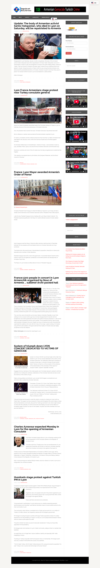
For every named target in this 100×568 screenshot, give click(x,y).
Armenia (22, 269)
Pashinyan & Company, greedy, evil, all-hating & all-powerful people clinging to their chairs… (76, 256)
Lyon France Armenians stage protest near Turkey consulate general (36, 91)
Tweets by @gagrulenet (72, 219)
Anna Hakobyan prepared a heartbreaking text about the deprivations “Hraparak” (76, 285)
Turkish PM (28, 552)
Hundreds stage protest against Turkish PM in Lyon (37, 478)
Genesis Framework (54, 560)
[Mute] (83, 106)
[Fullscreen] (85, 106)
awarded (31, 269)
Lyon (21, 82)
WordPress (62, 560)
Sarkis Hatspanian (26, 82)
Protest (24, 552)
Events (25, 336)
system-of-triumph (40, 418)
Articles (21, 80)
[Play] (67, 106)
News (21, 268)
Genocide (22, 417)
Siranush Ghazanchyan (21, 207)
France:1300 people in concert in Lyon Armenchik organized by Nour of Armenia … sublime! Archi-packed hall (36, 280)
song (28, 337)
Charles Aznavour (24, 469)
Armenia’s (26, 269)
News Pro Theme (45, 560)
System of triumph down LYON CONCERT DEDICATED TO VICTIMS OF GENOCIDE (36, 348)
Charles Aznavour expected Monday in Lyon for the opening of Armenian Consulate (36, 429)
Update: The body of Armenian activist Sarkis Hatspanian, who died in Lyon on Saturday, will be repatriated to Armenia (37, 26)
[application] (76, 102)
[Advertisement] (74, 187)
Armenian (22, 337)
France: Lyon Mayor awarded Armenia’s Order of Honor (37, 173)
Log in (66, 560)
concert (26, 418)
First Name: (69, 40)
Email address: (70, 46)
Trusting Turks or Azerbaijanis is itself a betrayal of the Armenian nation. (75, 297)
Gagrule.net (23, 10)
